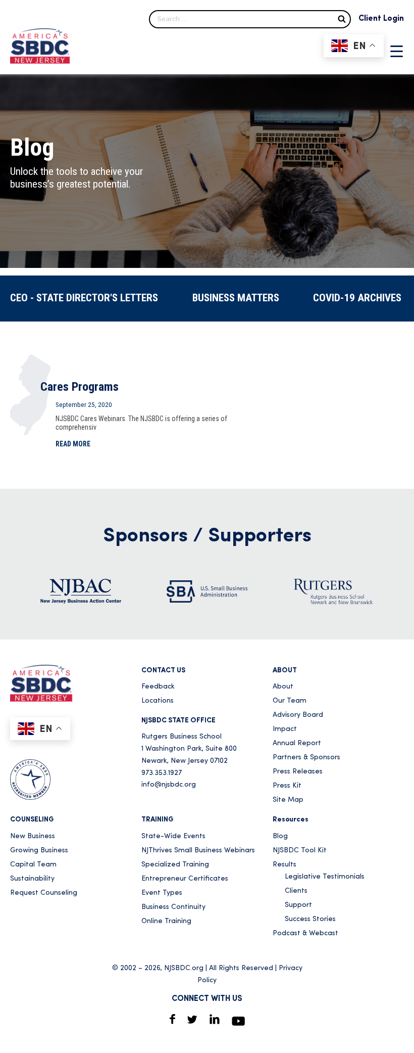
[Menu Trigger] (396, 51)
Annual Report (297, 743)
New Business (32, 836)
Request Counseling (43, 893)
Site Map (288, 800)
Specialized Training (175, 864)
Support (298, 905)
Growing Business (39, 850)
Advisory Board (298, 715)
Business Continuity (173, 907)
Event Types (161, 893)
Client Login (381, 19)
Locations (157, 701)
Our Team (289, 701)
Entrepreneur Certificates (184, 879)
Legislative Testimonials (325, 877)
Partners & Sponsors (306, 757)
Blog (280, 836)
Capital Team (33, 864)
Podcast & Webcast (305, 933)
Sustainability (32, 879)
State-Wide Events (173, 836)
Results (284, 864)
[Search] (342, 18)
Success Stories (310, 919)
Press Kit (287, 786)
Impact (285, 729)
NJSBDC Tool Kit (300, 850)
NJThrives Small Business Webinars (198, 850)
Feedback (158, 687)
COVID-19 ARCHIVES (357, 298)
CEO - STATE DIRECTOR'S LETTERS (84, 298)
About (283, 687)
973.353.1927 (161, 773)
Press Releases (298, 771)
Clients (296, 891)
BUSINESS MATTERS (235, 298)
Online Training (166, 921)
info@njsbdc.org (168, 785)
